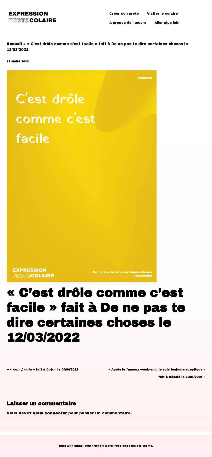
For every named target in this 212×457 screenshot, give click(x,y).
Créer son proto (124, 13)
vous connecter (50, 413)
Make (78, 445)
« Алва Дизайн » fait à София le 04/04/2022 (44, 369)
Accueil (14, 44)
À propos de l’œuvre (127, 22)
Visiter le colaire (162, 13)
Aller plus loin (166, 22)
